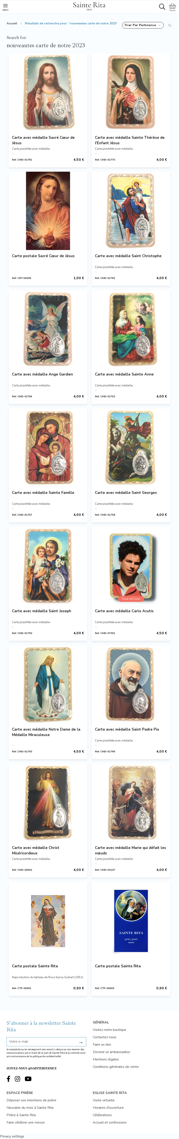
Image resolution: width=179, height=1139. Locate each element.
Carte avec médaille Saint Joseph (41, 611)
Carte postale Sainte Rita (35, 966)
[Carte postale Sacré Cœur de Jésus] (48, 211)
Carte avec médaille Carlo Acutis (124, 611)
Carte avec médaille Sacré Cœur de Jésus (43, 140)
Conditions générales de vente (116, 1066)
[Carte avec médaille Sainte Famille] (48, 447)
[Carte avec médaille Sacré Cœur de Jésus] (48, 92)
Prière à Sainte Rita (21, 1115)
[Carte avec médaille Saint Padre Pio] (131, 684)
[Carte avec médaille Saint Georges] (131, 447)
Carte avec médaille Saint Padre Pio (127, 729)
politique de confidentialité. (47, 1056)
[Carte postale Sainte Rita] (48, 921)
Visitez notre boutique (109, 1029)
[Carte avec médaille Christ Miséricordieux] (48, 802)
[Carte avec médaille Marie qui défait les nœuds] (131, 802)
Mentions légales (106, 1059)
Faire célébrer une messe (26, 1122)
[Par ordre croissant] (169, 25)
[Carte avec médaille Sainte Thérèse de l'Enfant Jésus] (131, 92)
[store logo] (89, 5)
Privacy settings (12, 1136)
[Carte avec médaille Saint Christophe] (131, 211)
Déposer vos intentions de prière (31, 1100)
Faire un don (102, 1044)
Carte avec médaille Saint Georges (126, 492)
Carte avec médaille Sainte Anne (124, 374)
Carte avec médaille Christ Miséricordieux (35, 850)
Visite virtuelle (104, 1100)
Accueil (12, 23)
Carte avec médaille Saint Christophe (128, 255)
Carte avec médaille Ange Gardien (42, 374)
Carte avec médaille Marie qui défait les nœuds (130, 850)
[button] (143, 25)
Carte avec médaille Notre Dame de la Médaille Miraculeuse (46, 732)
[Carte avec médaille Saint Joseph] (48, 566)
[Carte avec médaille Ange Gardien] (48, 329)
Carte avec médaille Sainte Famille (43, 492)
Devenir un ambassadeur (111, 1052)
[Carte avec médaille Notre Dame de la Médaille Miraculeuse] (48, 684)
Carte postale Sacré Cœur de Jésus (43, 255)
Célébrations (102, 1115)
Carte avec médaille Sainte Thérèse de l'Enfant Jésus (130, 140)
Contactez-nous (104, 1037)
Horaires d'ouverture (108, 1107)
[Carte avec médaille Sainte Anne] (131, 329)
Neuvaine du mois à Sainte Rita (30, 1107)
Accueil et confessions (110, 1122)
